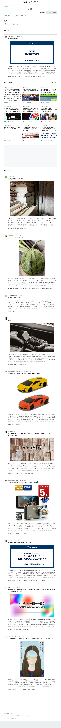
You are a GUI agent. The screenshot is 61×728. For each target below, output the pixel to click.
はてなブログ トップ (9, 6)
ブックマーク (8, 87)
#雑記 (47, 288)
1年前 (21, 36)
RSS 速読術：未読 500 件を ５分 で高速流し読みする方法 (12, 128)
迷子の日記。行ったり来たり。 (14, 636)
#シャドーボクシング (36, 580)
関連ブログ (23, 15)
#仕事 (9, 76)
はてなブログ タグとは (8, 715)
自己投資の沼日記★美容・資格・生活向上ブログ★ (18, 371)
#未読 (43, 76)
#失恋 (25, 533)
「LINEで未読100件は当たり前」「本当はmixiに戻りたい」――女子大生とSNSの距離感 (49, 110)
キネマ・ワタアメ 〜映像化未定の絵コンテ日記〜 (18, 540)
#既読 (13, 424)
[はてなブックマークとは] (12, 82)
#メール (23, 76)
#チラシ (21, 580)
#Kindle (10, 629)
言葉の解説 (7, 15)
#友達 (9, 580)
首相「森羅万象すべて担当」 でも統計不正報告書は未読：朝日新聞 (30, 90)
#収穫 (33, 288)
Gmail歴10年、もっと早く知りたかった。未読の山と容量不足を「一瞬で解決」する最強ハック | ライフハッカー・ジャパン (12, 110)
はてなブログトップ (27, 715)
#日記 (51, 288)
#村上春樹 (10, 364)
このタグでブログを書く (51, 12)
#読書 (9, 311)
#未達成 (24, 689)
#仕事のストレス (16, 76)
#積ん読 (10, 228)
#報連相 (35, 76)
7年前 (23, 636)
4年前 (31, 371)
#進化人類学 (15, 473)
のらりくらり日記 (12, 431)
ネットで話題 (15, 15)
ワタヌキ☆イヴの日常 (12, 235)
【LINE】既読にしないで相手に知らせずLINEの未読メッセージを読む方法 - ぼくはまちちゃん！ (48, 90)
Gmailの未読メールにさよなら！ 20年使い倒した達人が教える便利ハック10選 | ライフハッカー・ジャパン (30, 110)
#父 (37, 288)
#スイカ (10, 288)
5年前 (20, 587)
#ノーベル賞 (22, 473)
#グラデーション (27, 288)
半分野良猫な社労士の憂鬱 (13, 36)
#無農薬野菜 (16, 288)
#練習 (13, 580)
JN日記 (9, 176)
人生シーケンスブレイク (13, 587)
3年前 (15, 317)
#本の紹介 (33, 689)
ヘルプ (15, 715)
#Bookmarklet (25, 629)
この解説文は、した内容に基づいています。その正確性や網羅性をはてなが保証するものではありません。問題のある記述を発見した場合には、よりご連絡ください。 (11, 24)
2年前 (19, 235)
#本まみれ (27, 473)
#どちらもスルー (20, 424)
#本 (25, 228)
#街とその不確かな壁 (19, 364)
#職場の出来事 (28, 76)
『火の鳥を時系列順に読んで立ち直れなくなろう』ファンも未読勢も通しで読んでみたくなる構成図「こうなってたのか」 (12, 90)
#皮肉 (39, 76)
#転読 (18, 228)
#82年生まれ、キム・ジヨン (15, 689)
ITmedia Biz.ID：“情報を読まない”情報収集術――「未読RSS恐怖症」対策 (30, 129)
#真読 (14, 228)
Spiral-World (10, 317)
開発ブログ (19, 715)
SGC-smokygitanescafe (13, 295)
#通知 (25, 580)
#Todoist (18, 629)
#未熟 (21, 288)
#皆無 (43, 580)
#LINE (39, 288)
